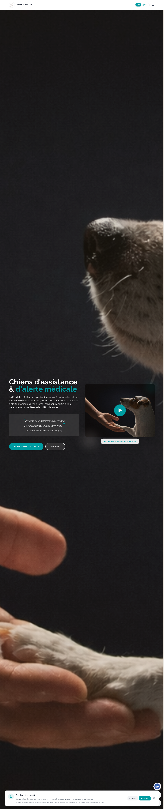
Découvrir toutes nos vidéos (120, 441)
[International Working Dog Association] (157, 786)
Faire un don (55, 446)
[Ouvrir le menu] (153, 5)
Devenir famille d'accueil (24, 446)
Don (138, 5)
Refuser (132, 798)
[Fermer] (154, 798)
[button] (120, 410)
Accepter (145, 798)
